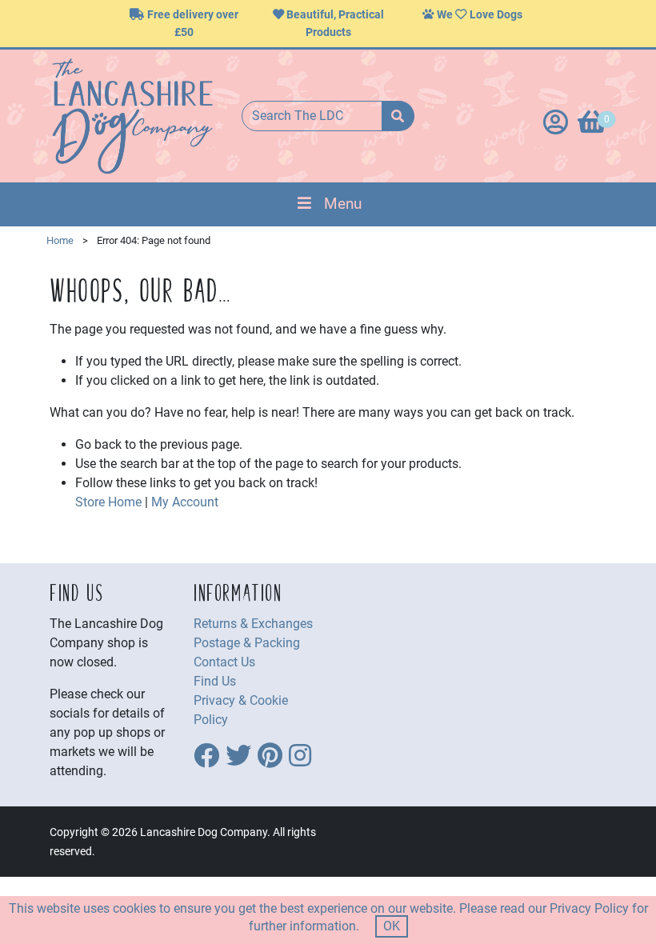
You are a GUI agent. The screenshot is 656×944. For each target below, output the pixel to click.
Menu (343, 203)
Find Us (215, 681)
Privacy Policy (589, 908)
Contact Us (224, 662)
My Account (184, 502)
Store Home (108, 502)
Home (60, 240)
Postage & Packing (247, 642)
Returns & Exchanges (253, 623)
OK (391, 926)
